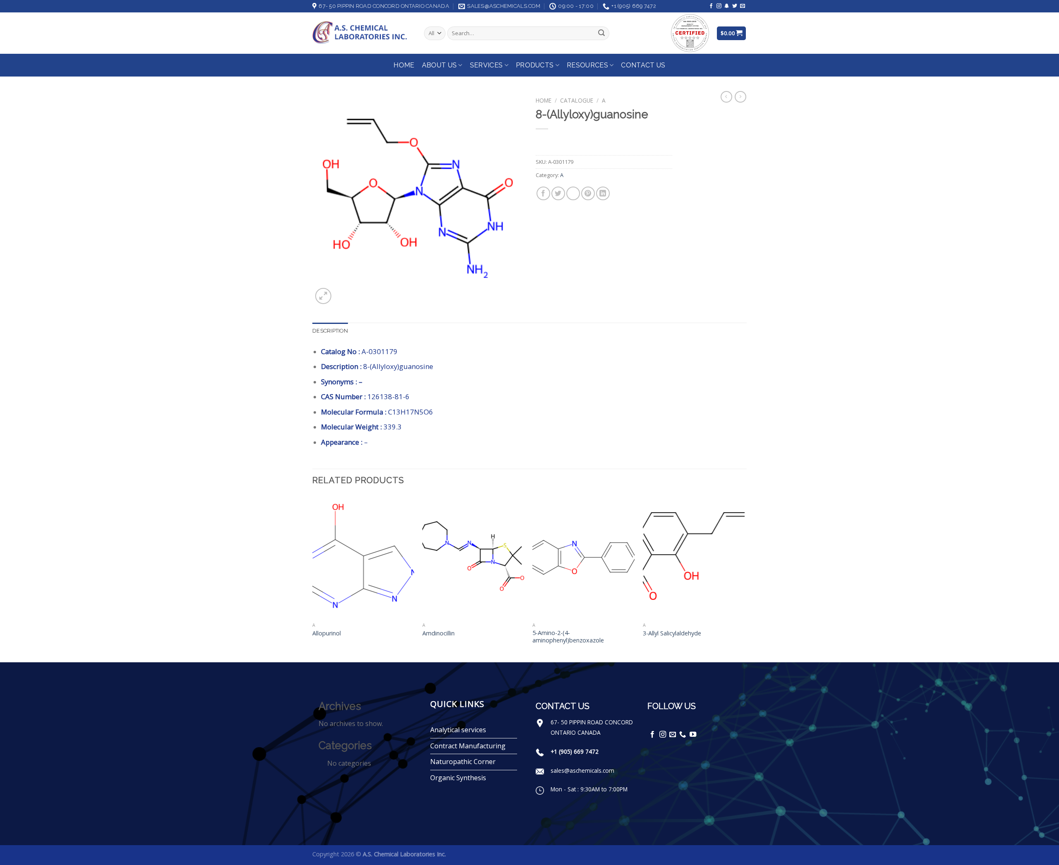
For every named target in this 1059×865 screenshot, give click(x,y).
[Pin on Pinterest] (588, 193)
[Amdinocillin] (473, 557)
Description (330, 331)
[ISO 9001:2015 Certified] (690, 32)
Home (403, 65)
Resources (587, 65)
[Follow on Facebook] (711, 6)
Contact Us (643, 65)
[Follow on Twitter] (734, 6)
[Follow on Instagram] (718, 6)
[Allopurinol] (363, 557)
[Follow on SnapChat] (726, 6)
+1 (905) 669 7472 (575, 751)
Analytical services (458, 729)
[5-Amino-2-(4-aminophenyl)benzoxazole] (583, 557)
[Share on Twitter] (558, 193)
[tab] (330, 331)
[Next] (744, 578)
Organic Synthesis (458, 777)
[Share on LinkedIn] (603, 193)
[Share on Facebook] (543, 193)
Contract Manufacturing (468, 745)
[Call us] (682, 734)
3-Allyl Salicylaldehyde (672, 633)
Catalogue (576, 100)
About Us (439, 65)
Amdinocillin (438, 633)
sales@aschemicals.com (582, 770)
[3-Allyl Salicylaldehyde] (694, 557)
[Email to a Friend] (573, 193)
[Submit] (601, 33)
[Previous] (313, 578)
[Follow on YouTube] (693, 734)
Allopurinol (326, 633)
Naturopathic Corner (463, 761)
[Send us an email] (742, 6)
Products (535, 65)
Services (486, 65)
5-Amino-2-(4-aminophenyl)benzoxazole (568, 637)
